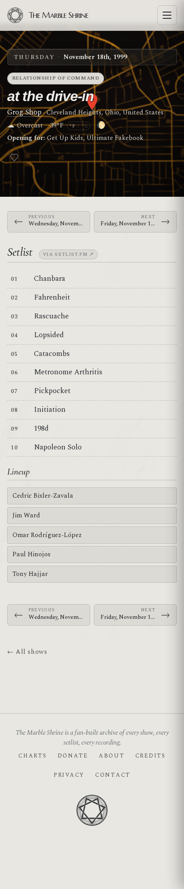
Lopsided (49, 335)
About (112, 756)
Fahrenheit (52, 297)
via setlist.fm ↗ (68, 254)
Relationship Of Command (56, 78)
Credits (150, 756)
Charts (32, 756)
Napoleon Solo (58, 447)
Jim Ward (26, 515)
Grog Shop (24, 112)
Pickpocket (52, 391)
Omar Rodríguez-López (47, 535)
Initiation (50, 410)
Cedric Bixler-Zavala (43, 496)
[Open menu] (167, 15)
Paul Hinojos (31, 554)
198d (41, 428)
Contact (112, 775)
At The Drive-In (50, 96)
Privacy (69, 775)
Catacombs (52, 354)
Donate (73, 756)
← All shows (27, 652)
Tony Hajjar (30, 574)
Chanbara (49, 279)
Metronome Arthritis (68, 372)
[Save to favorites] (14, 157)
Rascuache (51, 316)
